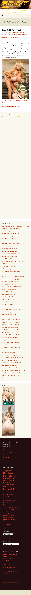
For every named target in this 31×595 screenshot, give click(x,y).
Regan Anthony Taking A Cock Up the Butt (12, 335)
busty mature (7, 486)
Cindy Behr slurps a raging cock (9, 236)
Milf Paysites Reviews (11, 582)
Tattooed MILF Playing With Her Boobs (11, 322)
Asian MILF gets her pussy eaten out (10, 251)
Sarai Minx (5, 455)
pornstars (17, 36)
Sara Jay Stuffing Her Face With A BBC (11, 319)
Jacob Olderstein (15, 37)
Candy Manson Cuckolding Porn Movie (11, 347)
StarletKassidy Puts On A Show (9, 332)
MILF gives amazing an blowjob (9, 266)
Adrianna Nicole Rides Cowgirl (9, 314)
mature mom (6, 507)
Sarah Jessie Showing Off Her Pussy (10, 324)
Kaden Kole (6, 460)
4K (3, 470)
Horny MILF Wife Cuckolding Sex (9, 365)
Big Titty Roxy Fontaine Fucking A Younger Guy (13, 329)
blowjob (13, 478)
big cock (6, 473)
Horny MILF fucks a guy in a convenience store (13, 243)
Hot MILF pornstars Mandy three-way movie (12, 261)
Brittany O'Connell (6, 480)
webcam (6, 524)
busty (23, 34)
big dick (11, 473)
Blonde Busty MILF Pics (19, 32)
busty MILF (8, 489)
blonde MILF (7, 478)
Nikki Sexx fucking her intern (8, 299)
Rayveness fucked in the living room (11, 233)
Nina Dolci (5, 450)
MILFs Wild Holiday (7, 512)
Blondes (4, 34)
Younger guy (5, 37)
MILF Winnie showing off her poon (10, 264)
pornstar (6, 520)
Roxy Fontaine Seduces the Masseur (11, 342)
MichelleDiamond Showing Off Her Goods (12, 345)
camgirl (10, 492)
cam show (15, 492)
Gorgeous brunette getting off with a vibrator (13, 276)
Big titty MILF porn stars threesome (10, 291)
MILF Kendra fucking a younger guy (10, 279)
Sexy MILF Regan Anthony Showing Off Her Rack (13, 370)
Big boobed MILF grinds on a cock (10, 297)
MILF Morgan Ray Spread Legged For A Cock (12, 357)
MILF (14, 36)
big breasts (11, 34)
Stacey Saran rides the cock (9, 294)
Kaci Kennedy (6, 457)
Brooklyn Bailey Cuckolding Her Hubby (11, 375)
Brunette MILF (7, 482)
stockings (12, 521)
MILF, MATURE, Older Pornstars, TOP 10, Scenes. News (10, 445)
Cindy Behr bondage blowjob (9, 304)
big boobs (8, 470)
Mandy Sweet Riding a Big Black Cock (11, 373)
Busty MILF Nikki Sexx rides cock (9, 302)
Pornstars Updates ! (11, 551)
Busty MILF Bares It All (11, 30)
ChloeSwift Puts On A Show (8, 352)
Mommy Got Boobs (8, 515)
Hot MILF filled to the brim (8, 238)
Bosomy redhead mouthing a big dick (11, 271)
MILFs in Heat (15, 510)
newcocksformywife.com (8, 517)
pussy (17, 520)
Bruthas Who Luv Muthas (8, 484)
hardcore (13, 496)
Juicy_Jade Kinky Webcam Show (10, 327)
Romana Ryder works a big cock (9, 256)
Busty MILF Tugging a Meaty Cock (10, 360)
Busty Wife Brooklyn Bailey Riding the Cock (12, 355)
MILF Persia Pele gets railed (8, 312)
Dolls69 (8, 582)
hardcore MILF (8, 36)
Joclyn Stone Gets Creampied (9, 350)
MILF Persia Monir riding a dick (9, 274)
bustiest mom (18, 34)
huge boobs (6, 502)
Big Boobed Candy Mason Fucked (10, 337)
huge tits (14, 505)
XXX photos (23, 36)
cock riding (9, 494)
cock (4, 494)
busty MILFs (5, 492)
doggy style (6, 497)
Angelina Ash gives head (8, 241)
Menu (3, 16)
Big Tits (6, 476)
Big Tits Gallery (7, 582)
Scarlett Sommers (7, 452)
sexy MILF (5, 521)
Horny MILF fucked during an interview (11, 258)
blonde (12, 476)
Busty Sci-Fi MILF (14, 582)
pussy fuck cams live (16, 582)
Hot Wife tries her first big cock (9, 284)
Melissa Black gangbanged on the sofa (11, 269)
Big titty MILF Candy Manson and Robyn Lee (12, 309)
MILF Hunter (6, 510)
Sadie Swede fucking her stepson (10, 281)
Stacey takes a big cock (7, 246)
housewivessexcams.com (9, 500)
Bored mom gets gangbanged (9, 289)
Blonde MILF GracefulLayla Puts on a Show (12, 378)
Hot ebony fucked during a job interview (11, 253)
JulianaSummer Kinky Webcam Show (11, 317)
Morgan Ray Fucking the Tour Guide (10, 367)
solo (9, 522)
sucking (16, 521)
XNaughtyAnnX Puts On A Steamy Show (11, 340)
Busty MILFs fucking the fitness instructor (12, 286)
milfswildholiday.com (9, 514)
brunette (12, 480)
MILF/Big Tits (15, 507)
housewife (6, 499)
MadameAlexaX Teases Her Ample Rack (11, 362)
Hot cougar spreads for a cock (9, 248)
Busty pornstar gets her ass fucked (10, 231)
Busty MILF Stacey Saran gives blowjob (11, 307)
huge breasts (7, 505)
